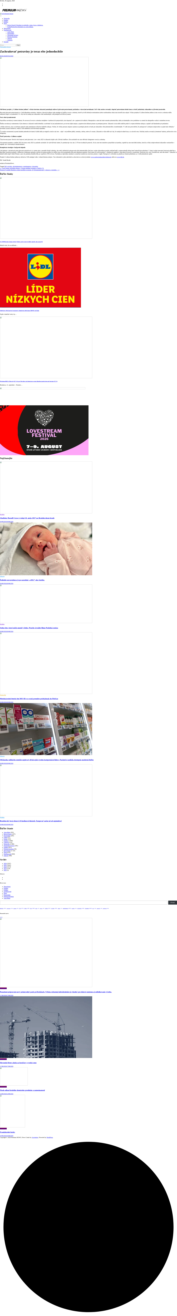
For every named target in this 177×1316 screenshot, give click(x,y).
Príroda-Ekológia (12, 37)
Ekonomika (10, 33)
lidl (6, 166)
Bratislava (16, 908)
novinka (9, 166)
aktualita (3, 908)
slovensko (35, 166)
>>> (1, 917)
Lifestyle (9, 40)
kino (32, 908)
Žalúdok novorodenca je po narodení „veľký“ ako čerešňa (22, 580)
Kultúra (6, 20)
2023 (5, 868)
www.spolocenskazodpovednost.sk (101, 157)
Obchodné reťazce (12, 35)
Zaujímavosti (7, 30)
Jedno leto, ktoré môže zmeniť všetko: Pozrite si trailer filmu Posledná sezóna (29, 628)
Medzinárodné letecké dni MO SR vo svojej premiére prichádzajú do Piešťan (29, 699)
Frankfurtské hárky (7, 1132)
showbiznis (80, 908)
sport (94, 908)
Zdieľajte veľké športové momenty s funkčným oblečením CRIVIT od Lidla (19, 310)
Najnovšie (7, 18)
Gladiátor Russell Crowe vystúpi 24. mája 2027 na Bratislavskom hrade (27, 518)
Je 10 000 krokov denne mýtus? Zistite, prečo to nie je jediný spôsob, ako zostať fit (21, 241)
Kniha (5, 839)
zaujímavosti (106, 908)
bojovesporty (10, 908)
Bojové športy (25, 25)
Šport (5, 23)
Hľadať (172, 902)
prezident (74, 908)
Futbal (20, 27)
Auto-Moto (10, 32)
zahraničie (99, 908)
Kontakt (6, 42)
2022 (5, 870)
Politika (6, 22)
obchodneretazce (17, 166)
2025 (5, 865)
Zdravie (9, 38)
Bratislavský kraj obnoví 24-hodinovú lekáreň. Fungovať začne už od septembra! (31, 821)
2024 (5, 867)
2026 (5, 863)
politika (60, 908)
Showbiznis (7, 28)
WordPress (50, 1137)
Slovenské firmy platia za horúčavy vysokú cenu (18, 1063)
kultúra (48, 908)
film (21, 908)
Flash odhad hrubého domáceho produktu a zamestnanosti (22, 1090)
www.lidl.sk (120, 157)
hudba (26, 908)
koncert (42, 908)
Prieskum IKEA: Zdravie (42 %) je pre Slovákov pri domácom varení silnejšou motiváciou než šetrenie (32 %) (28, 381)
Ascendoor (35, 1137)
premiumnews (27, 166)
